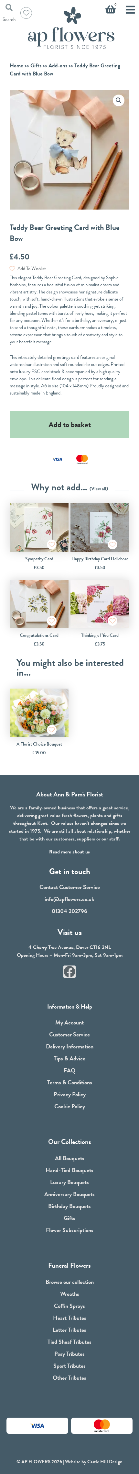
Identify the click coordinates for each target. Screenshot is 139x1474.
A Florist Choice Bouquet (39, 744)
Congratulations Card (39, 635)
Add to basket (69, 424)
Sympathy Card (39, 558)
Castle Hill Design (105, 1461)
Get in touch (69, 871)
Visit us (70, 932)
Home (16, 66)
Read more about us (69, 852)
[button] (118, 100)
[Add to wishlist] (52, 544)
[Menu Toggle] (130, 10)
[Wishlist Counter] (26, 13)
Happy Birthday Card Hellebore (99, 558)
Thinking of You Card (100, 635)
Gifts (35, 66)
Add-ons (57, 66)
